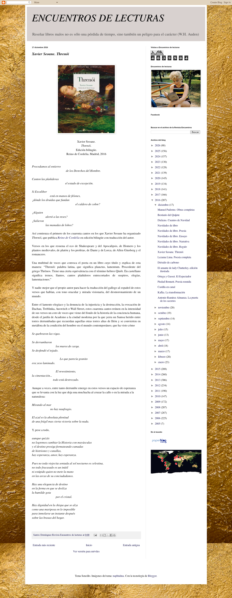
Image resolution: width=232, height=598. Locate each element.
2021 (158, 172)
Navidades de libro (168, 225)
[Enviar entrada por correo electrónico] (94, 534)
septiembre (164, 318)
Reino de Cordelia (69, 237)
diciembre (163, 204)
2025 (158, 151)
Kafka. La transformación (171, 292)
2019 (158, 183)
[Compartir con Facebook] (111, 535)
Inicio (89, 545)
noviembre (164, 307)
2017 (158, 194)
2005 (158, 423)
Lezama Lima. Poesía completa (174, 257)
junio (161, 334)
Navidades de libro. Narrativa (173, 241)
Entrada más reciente (44, 545)
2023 (158, 161)
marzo (161, 351)
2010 (158, 396)
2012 (158, 385)
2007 (158, 412)
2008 (158, 407)
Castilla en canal (166, 287)
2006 (158, 418)
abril (161, 345)
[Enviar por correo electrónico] (101, 535)
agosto (162, 324)
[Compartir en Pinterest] (114, 535)
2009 (158, 401)
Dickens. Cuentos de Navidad (174, 220)
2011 (158, 390)
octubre (162, 313)
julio (161, 329)
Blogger (152, 575)
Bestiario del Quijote (169, 215)
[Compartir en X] (108, 535)
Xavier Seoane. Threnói (170, 252)
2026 (158, 145)
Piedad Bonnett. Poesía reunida (174, 281)
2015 (158, 369)
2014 (158, 374)
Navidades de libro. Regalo (172, 246)
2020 (158, 178)
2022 (158, 167)
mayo (161, 340)
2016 (158, 200)
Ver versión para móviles (86, 551)
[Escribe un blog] (104, 535)
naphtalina (118, 575)
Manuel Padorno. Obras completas (176, 209)
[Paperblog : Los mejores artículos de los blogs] (159, 442)
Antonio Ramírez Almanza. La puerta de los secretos (178, 299)
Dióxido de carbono (168, 262)
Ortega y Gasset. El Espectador (174, 276)
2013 (158, 380)
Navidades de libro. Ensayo (172, 236)
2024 (158, 156)
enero (161, 362)
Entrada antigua (131, 545)
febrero (162, 356)
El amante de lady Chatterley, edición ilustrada (178, 269)
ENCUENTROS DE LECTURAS (98, 17)
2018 (158, 189)
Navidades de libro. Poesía (172, 230)
